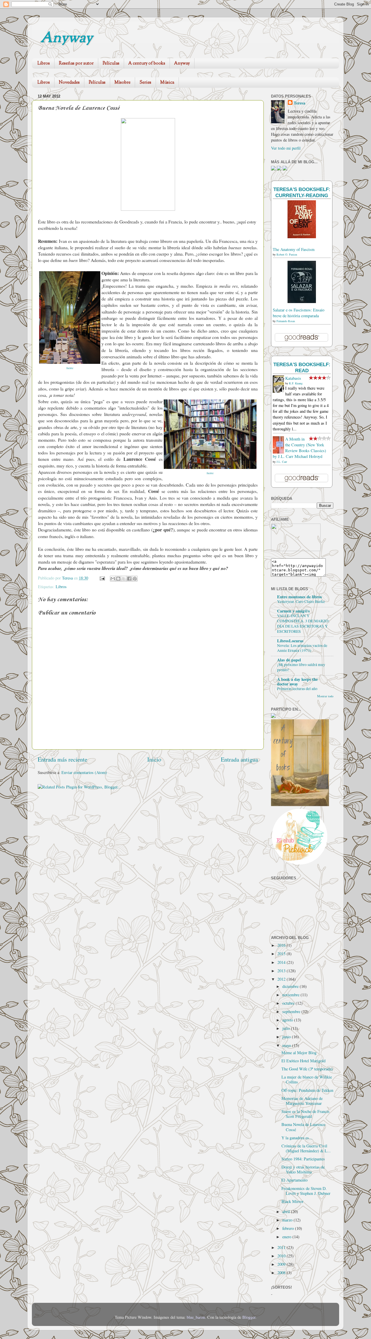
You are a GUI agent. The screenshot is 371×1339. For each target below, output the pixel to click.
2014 (282, 962)
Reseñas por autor (76, 63)
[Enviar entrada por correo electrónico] (102, 578)
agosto (288, 1020)
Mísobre (122, 83)
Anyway (66, 38)
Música (167, 83)
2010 (282, 1256)
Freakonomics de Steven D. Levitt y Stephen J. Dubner (305, 1191)
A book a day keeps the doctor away (297, 681)
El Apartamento (294, 1180)
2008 (282, 1272)
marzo (288, 1220)
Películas (111, 63)
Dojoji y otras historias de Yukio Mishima (303, 1169)
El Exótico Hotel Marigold (303, 1060)
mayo (287, 1045)
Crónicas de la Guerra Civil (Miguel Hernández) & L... (306, 1148)
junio (287, 1036)
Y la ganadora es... (296, 1137)
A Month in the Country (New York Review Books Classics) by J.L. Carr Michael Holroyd (299, 447)
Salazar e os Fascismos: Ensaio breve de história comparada (298, 312)
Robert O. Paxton (287, 254)
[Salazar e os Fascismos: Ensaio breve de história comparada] (302, 301)
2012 (282, 979)
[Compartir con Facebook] (129, 579)
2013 (282, 970)
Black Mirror (292, 1201)
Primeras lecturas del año (297, 688)
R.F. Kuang (296, 383)
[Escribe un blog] (118, 579)
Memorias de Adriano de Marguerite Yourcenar (302, 1101)
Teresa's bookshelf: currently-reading (301, 192)
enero (287, 1236)
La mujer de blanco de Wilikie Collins (306, 1079)
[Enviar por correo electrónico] (113, 579)
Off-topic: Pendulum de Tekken (307, 1090)
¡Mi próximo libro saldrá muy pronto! (301, 667)
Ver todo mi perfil (286, 148)
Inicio (154, 759)
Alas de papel (289, 660)
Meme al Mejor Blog (299, 1052)
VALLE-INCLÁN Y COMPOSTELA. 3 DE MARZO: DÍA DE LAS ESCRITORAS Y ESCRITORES (303, 623)
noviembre (291, 994)
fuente (69, 368)
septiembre (291, 1011)
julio (286, 1028)
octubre (289, 1003)
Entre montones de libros (299, 597)
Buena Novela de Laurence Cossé (303, 1127)
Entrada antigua (239, 759)
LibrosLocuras (290, 641)
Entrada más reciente (62, 759)
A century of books (146, 63)
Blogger (248, 1317)
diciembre (291, 986)
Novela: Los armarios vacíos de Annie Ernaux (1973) (302, 648)
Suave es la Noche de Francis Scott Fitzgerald (305, 1114)
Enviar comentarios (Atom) (84, 772)
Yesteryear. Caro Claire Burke (301, 601)
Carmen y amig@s (293, 611)
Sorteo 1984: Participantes (303, 1159)
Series (145, 83)
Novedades (69, 83)
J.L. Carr (282, 462)
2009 (282, 1264)
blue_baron (196, 1317)
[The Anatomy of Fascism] (302, 236)
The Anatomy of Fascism (293, 249)
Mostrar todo (325, 696)
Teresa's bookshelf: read (301, 367)
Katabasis (293, 378)
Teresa (299, 103)
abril (286, 1211)
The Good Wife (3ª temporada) (307, 1069)
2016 (282, 945)
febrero (288, 1228)
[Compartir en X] (124, 579)
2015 (282, 953)
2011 (282, 1247)
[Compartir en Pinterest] (135, 579)
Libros (43, 63)
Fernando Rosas (286, 321)
